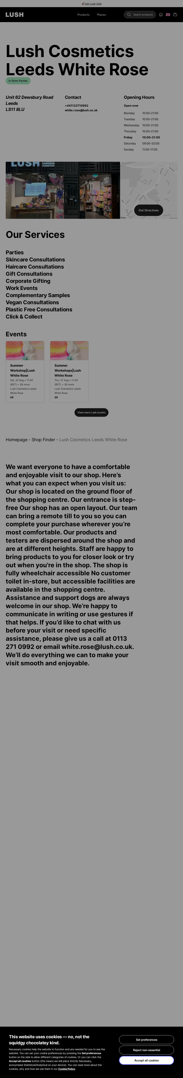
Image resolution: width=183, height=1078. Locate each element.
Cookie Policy (66, 1068)
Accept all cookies (146, 1060)
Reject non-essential (146, 1050)
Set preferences (146, 1039)
